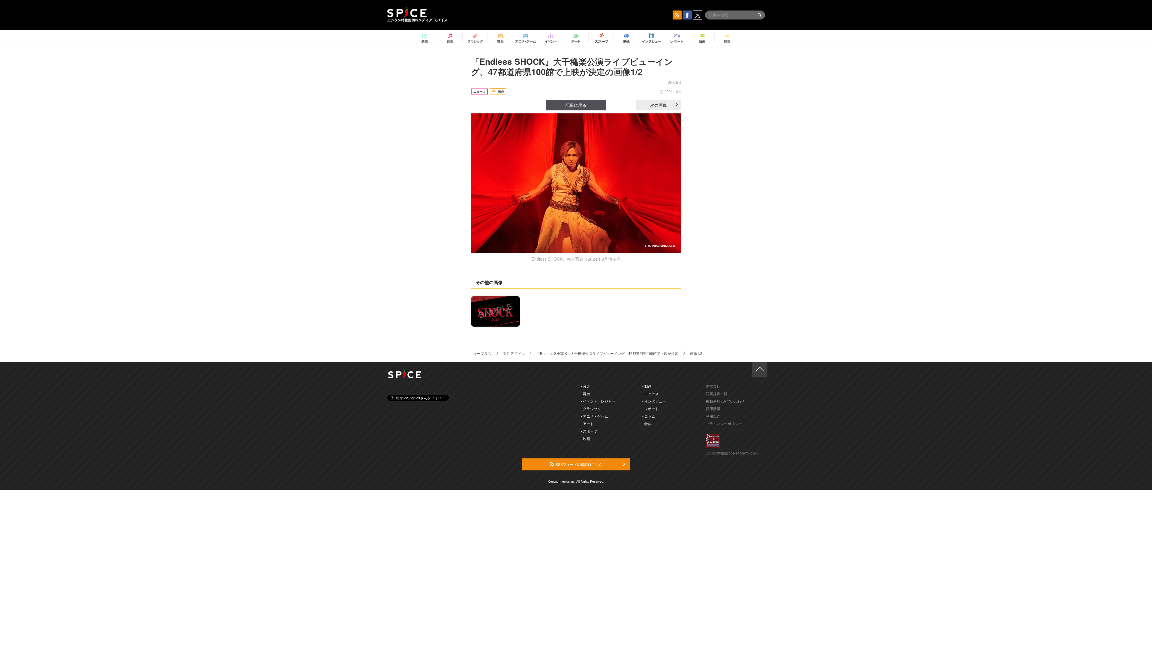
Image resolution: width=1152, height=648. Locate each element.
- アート (587, 423)
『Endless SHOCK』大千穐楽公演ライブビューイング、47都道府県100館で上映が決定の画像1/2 (572, 66)
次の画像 (658, 105)
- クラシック (591, 408)
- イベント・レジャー (598, 401)
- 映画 (585, 438)
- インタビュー (654, 401)
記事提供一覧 (717, 393)
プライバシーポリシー (724, 423)
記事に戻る (576, 105)
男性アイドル (514, 353)
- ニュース (650, 393)
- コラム (648, 415)
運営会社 (713, 385)
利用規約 (713, 415)
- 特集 (647, 423)
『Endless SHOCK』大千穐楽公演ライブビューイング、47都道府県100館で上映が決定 (607, 353)
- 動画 (647, 385)
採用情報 (713, 408)
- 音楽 (585, 385)
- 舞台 (585, 393)
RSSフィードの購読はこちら (578, 464)
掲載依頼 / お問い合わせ (725, 401)
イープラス (482, 353)
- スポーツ (589, 431)
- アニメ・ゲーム (594, 415)
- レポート (650, 408)
